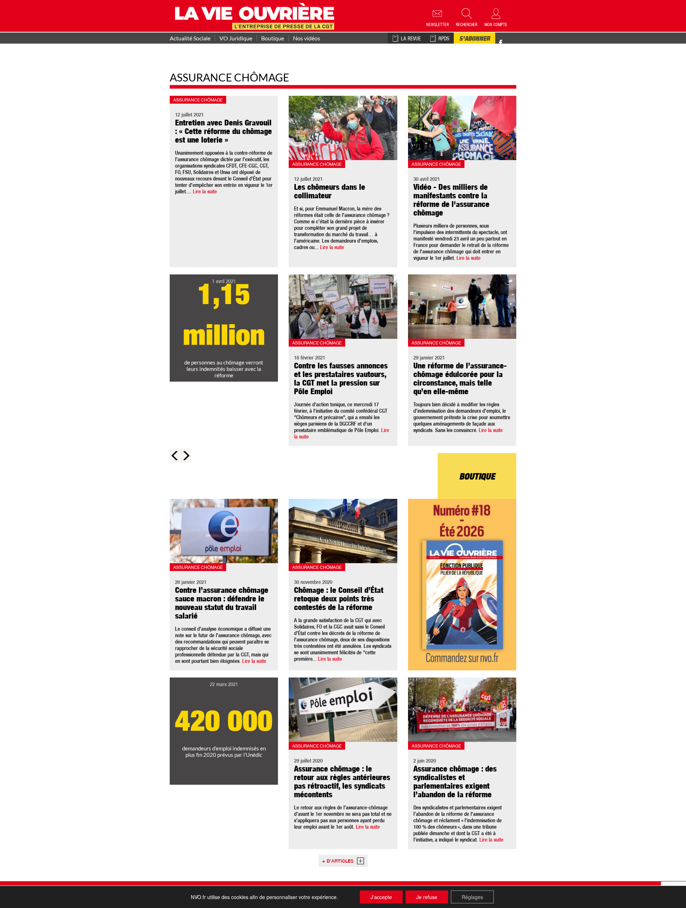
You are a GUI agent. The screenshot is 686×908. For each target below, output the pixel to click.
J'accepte (381, 896)
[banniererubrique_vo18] (462, 584)
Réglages (472, 896)
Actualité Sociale (190, 38)
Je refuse (426, 896)
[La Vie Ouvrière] (256, 15)
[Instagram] (513, 43)
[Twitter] (508, 39)
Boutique (272, 38)
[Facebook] (500, 43)
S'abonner (474, 39)
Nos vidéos (306, 38)
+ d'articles (337, 861)
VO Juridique (235, 38)
